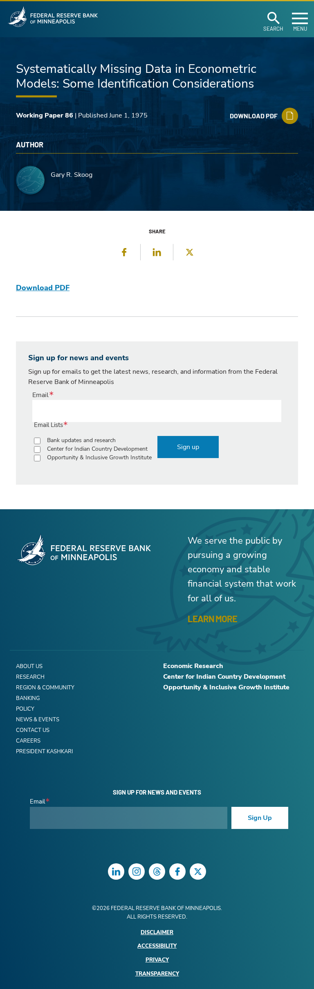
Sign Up (260, 817)
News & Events (37, 719)
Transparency (157, 974)
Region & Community (45, 687)
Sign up (188, 447)
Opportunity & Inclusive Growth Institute (99, 457)
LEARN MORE (212, 618)
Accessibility (157, 946)
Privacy (157, 960)
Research (30, 677)
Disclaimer (157, 932)
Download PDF (43, 288)
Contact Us (32, 730)
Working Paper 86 (44, 115)
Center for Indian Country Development (97, 449)
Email (40, 395)
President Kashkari (44, 751)
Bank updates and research (81, 440)
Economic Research (193, 666)
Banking (28, 698)
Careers (28, 741)
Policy (25, 709)
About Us (29, 666)
